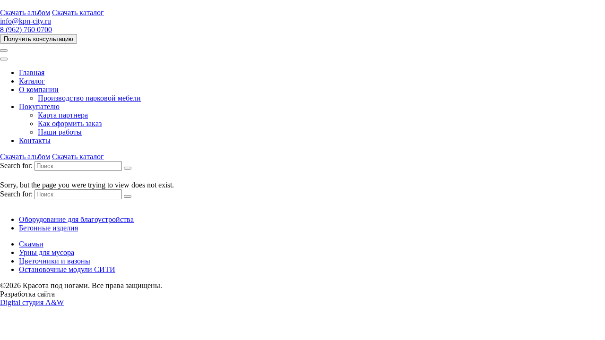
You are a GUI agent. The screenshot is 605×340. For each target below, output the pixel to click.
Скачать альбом (25, 12)
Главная (31, 72)
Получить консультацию (38, 38)
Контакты (35, 140)
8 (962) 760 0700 (26, 30)
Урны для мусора (46, 252)
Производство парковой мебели (89, 98)
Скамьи (31, 244)
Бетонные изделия (48, 228)
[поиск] (127, 168)
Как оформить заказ (70, 123)
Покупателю (39, 106)
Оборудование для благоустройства (76, 219)
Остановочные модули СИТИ (67, 269)
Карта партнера (63, 115)
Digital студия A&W (32, 302)
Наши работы (60, 132)
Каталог (32, 81)
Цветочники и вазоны (54, 261)
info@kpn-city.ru (25, 21)
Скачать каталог (78, 12)
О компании (39, 89)
